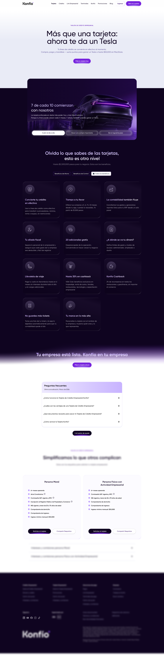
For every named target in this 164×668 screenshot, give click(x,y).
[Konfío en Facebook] (31, 618)
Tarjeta (53, 3)
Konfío (93, 3)
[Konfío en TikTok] (39, 618)
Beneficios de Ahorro (62, 174)
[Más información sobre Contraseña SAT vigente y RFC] (53, 497)
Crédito (61, 3)
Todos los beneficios (102, 174)
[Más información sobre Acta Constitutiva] (44, 494)
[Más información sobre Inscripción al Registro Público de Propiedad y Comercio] (71, 501)
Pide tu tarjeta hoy (82, 61)
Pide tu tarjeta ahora (82, 365)
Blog (111, 3)
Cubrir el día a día (48, 133)
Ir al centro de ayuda (82, 433)
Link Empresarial (72, 3)
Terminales (84, 3)
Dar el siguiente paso (115, 133)
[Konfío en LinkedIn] (24, 618)
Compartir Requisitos (64, 531)
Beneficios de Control (81, 174)
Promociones (102, 3)
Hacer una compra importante (82, 133)
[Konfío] (28, 3)
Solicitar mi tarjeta (39, 531)
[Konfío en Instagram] (35, 618)
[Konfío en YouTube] (28, 618)
